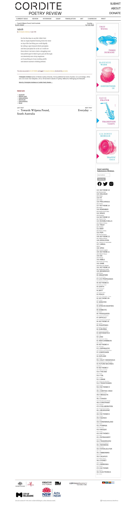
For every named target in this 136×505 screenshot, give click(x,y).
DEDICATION (104, 240)
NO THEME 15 (105, 190)
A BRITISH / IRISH (106, 391)
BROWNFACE (105, 271)
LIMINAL (103, 244)
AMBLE (102, 259)
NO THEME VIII (104, 298)
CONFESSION (104, 352)
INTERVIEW (47, 18)
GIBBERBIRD (104, 453)
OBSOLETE (104, 395)
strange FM (21, 94)
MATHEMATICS (104, 333)
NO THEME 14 (105, 205)
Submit (115, 3)
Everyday (89, 23)
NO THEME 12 (105, 236)
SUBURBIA (103, 329)
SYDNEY (103, 460)
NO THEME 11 (105, 252)
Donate (115, 13)
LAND (101, 337)
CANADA (103, 398)
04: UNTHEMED (33, 71)
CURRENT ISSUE (22, 18)
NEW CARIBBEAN (105, 341)
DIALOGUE (104, 194)
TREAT (102, 225)
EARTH (101, 286)
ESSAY (58, 18)
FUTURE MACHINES (106, 364)
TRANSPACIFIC (105, 441)
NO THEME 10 (105, 267)
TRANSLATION (70, 18)
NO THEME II (104, 433)
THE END (103, 371)
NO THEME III (105, 414)
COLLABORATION (106, 406)
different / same (23, 96)
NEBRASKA (104, 464)
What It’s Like (22, 99)
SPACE (102, 213)
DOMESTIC (103, 310)
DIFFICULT (103, 317)
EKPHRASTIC (105, 348)
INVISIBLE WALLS (106, 221)
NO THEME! (104, 468)
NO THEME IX (104, 283)
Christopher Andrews (24, 32)
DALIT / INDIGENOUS (107, 360)
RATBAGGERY (105, 437)
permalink (65, 71)
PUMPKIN (103, 425)
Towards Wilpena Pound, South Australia (28, 23)
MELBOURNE (105, 410)
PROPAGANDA (108, 279)
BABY (102, 228)
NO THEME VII (104, 321)
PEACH (101, 294)
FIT (101, 198)
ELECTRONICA (105, 472)
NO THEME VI (104, 344)
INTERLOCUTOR (106, 449)
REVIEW (35, 18)
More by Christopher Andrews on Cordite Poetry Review (36, 82)
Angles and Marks (23, 98)
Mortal (20, 103)
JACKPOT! (104, 456)
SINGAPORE (103, 275)
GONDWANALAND (106, 422)
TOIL (101, 375)
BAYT (101, 290)
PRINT (103, 18)
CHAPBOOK (92, 18)
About (116, 8)
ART (81, 18)
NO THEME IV (105, 387)
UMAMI (102, 379)
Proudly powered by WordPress (110, 500)
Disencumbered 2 (23, 101)
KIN (101, 256)
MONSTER (102, 302)
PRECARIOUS (105, 202)
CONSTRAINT (105, 402)
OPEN (102, 248)
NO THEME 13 (105, 217)
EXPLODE (102, 356)
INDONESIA (104, 445)
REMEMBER (104, 209)
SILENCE (103, 418)
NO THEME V (103, 368)
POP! (101, 232)
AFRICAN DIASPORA (106, 306)
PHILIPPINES (103, 325)
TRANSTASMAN (106, 383)
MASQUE (103, 429)
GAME (102, 263)
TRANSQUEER (104, 313)
